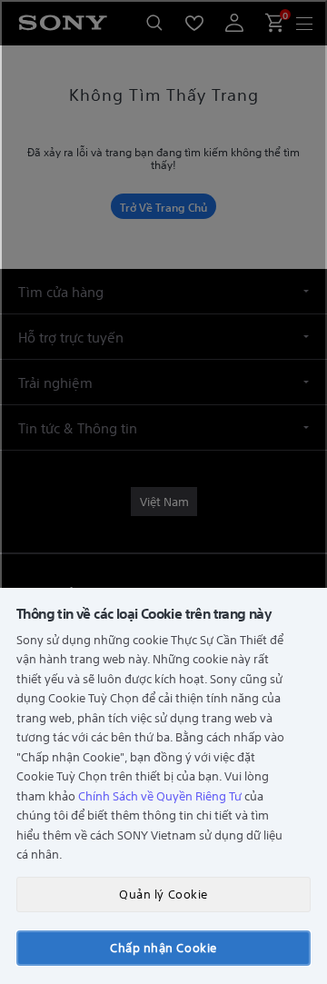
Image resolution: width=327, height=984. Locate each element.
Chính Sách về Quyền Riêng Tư (160, 795)
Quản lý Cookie (163, 893)
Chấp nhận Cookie (163, 947)
